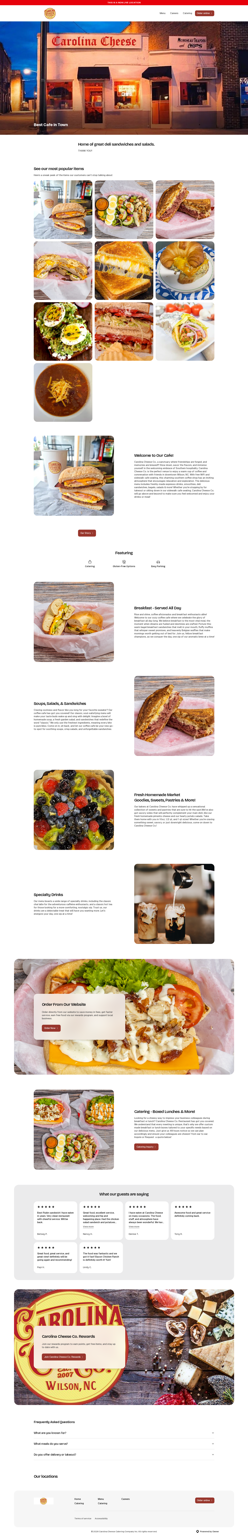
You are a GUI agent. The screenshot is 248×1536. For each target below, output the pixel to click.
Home (77, 1499)
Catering (187, 13)
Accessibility (101, 1518)
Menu (162, 13)
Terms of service (82, 1518)
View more (88, 1226)
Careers (174, 13)
